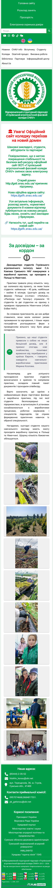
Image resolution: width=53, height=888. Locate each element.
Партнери (20, 58)
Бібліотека (7, 58)
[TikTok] (17, 36)
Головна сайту (26, 3)
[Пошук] (49, 30)
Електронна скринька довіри (26, 24)
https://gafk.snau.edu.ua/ (26, 195)
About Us (6, 63)
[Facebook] (13, 36)
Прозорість (26, 17)
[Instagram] (9, 36)
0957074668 (16, 797)
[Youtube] (5, 36)
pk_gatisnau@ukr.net (20, 801)
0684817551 (29, 797)
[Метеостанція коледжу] (22, 36)
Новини (6, 49)
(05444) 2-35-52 (18, 774)
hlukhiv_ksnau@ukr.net (21, 778)
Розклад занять (26, 10)
